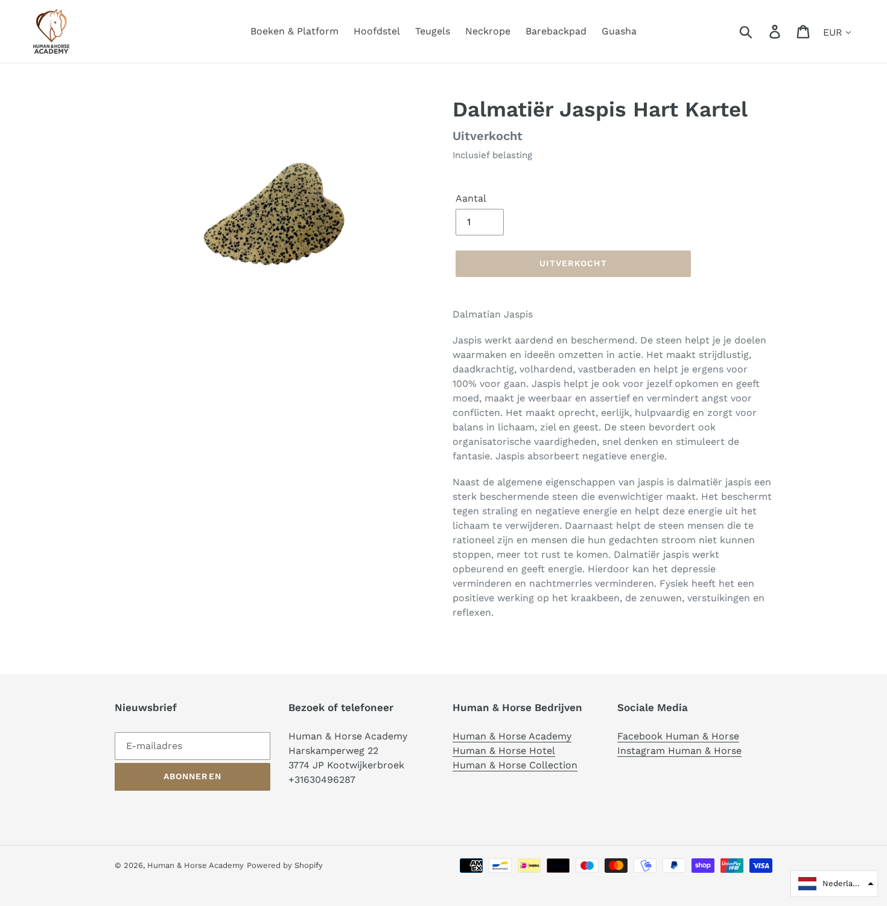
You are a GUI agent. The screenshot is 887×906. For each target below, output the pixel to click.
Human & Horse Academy (512, 736)
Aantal (471, 198)
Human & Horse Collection (515, 765)
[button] (834, 883)
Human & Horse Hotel (504, 750)
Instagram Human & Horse (679, 750)
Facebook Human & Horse (678, 736)
